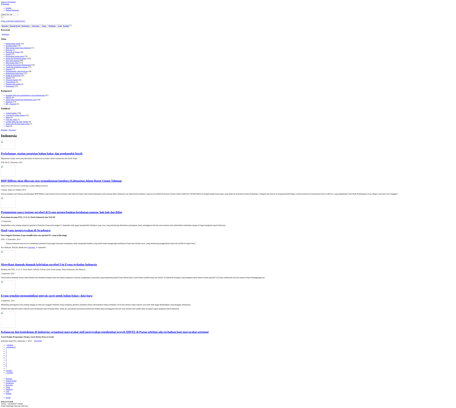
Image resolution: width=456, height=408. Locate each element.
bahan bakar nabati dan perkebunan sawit (21, 100)
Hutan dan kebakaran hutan (16, 58)
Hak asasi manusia (13, 61)
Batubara (9, 102)
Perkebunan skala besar (14, 73)
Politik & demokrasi (13, 76)
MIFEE (8, 97)
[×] (70, 25)
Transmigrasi (10, 82)
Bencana (9, 50)
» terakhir (9, 373)
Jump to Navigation (8, 2)
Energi (8, 54)
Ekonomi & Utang (13, 52)
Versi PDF (38, 341)
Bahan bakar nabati (13, 44)
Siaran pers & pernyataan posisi (17, 124)
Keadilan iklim (11, 46)
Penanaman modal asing (15, 56)
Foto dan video (11, 120)
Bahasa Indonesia (12, 10)
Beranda (4, 130)
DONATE (21, 21)
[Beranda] (5, 4)
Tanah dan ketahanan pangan (17, 67)
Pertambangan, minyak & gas (17, 71)
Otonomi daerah (12, 80)
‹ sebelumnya (11, 347)
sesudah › (9, 371)
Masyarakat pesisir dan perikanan (18, 48)
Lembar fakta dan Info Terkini (17, 122)
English (8, 8)
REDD (8, 78)
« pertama (9, 345)
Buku (8, 117)
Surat (8, 126)
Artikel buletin (11, 113)
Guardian (31, 247)
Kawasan (12, 130)
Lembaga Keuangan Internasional (18, 65)
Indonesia (5, 34)
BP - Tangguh (11, 104)
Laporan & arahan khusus (15, 115)
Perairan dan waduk (13, 84)
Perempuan (10, 86)
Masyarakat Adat (12, 63)
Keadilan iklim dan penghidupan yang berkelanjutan (25, 95)
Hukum (8, 69)
